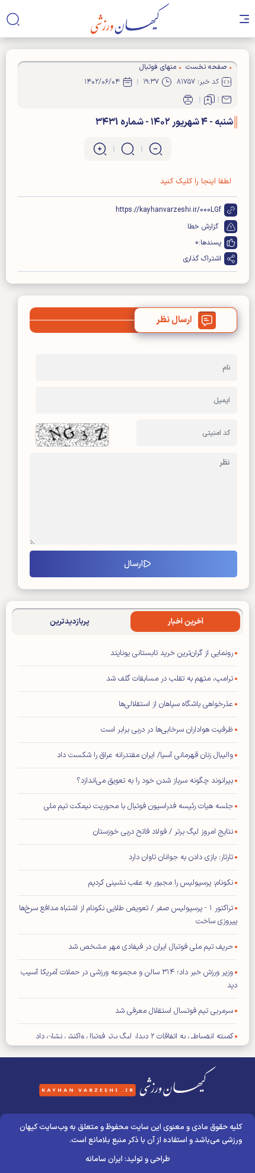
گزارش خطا (202, 226)
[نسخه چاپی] (188, 100)
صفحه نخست (206, 67)
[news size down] (155, 149)
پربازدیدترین (70, 622)
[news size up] (100, 149)
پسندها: (210, 242)
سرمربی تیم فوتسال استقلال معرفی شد (174, 1011)
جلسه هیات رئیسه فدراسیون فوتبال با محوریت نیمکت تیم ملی (138, 806)
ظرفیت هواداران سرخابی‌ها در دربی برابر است (167, 730)
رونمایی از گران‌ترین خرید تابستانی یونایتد (171, 653)
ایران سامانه (104, 1159)
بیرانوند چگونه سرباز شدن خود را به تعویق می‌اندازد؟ (154, 781)
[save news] (209, 100)
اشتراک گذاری (202, 258)
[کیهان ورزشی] (130, 18)
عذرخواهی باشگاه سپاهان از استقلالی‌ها (176, 704)
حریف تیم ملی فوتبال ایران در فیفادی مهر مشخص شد (150, 947)
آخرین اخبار (185, 622)
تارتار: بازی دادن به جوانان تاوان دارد (181, 857)
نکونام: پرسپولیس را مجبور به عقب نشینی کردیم (160, 883)
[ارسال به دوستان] (226, 100)
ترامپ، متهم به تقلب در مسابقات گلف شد (169, 679)
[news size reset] (127, 149)
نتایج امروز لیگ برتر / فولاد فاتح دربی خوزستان (163, 832)
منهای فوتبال (157, 67)
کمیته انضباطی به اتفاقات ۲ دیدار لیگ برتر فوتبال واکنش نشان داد (134, 1036)
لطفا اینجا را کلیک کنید (195, 181)
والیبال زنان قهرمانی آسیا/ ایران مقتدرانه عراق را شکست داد (145, 755)
